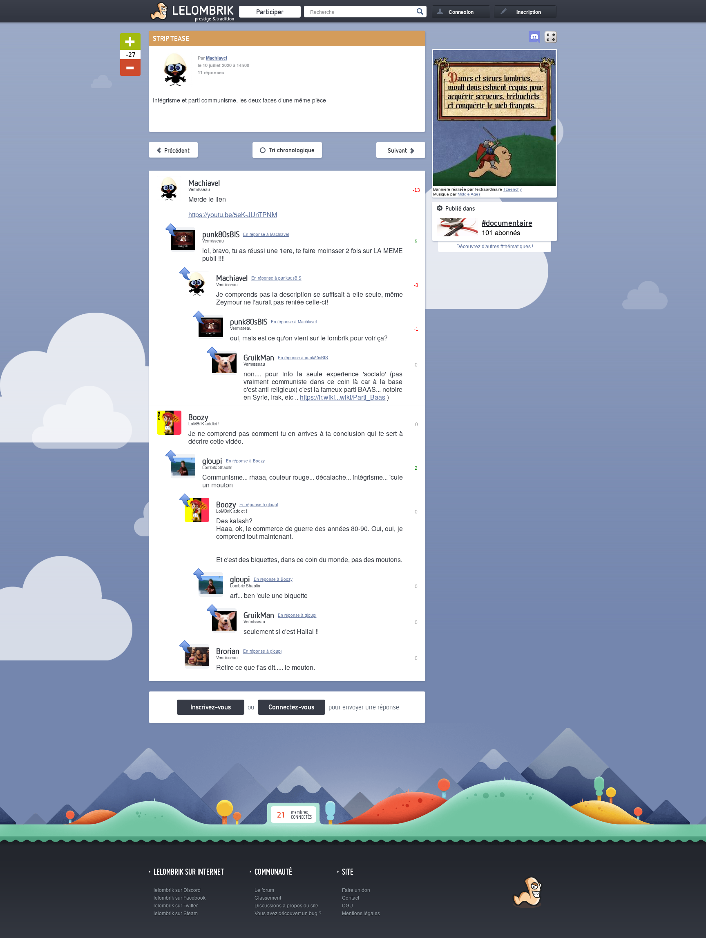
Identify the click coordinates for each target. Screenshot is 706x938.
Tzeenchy (512, 189)
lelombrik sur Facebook (180, 897)
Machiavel (216, 58)
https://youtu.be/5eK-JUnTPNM (232, 214)
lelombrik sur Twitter (176, 905)
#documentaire (507, 222)
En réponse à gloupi (258, 504)
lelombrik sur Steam (176, 912)
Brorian (227, 651)
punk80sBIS (220, 234)
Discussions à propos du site (286, 905)
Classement (268, 897)
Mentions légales (361, 912)
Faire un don (356, 889)
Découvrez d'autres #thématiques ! (494, 246)
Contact (350, 897)
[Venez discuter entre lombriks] (534, 37)
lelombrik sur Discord (177, 889)
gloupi (212, 460)
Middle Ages (469, 194)
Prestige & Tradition (214, 18)
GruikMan (259, 357)
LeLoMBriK (526, 893)
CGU (347, 905)
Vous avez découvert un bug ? (288, 912)
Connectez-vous (291, 706)
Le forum (264, 889)
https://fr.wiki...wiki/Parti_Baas (342, 397)
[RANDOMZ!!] (550, 37)
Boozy (198, 417)
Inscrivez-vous (210, 706)
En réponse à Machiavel (266, 234)
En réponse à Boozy (245, 461)
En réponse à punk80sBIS (276, 278)
